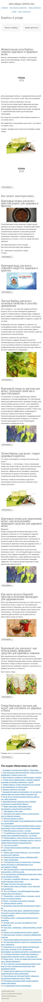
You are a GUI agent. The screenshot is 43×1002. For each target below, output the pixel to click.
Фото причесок (24, 11)
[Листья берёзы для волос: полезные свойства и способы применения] (21, 364)
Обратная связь (5, 998)
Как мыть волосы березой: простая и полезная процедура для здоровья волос (19, 596)
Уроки (14, 11)
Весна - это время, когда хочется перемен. (19, 901)
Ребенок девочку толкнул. (13, 903)
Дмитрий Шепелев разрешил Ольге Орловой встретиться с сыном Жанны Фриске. (18, 802)
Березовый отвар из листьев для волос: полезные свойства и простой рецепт (20, 390)
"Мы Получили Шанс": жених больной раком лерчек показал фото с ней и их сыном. (21, 870)
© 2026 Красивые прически (8, 991)
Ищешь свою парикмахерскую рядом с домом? (21, 932)
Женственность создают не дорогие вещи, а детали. (22, 777)
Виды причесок (35, 7)
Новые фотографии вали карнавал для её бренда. (22, 939)
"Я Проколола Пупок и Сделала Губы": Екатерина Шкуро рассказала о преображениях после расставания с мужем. (20, 864)
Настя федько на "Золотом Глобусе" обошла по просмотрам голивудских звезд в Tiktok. (20, 977)
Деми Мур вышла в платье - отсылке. (17, 830)
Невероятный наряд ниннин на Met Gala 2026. (21, 857)
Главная (4, 7)
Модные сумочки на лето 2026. (14, 789)
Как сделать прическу (18, 7)
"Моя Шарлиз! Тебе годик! (13, 811)
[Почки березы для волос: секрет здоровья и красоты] (21, 497)
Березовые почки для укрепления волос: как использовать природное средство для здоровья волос (21, 522)
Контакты (4, 993)
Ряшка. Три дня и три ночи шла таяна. (18, 884)
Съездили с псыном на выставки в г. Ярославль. (21, 770)
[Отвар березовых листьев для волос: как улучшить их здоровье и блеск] (21, 740)
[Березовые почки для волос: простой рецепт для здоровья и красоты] (21, 215)
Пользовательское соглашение (14, 993)
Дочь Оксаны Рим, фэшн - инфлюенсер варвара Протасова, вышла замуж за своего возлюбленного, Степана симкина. (20, 913)
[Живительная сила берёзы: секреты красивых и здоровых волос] (21, 144)
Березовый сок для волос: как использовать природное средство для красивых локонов (20, 650)
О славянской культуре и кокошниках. (17, 985)
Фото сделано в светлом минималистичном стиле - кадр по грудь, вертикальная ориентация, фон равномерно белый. (21, 966)
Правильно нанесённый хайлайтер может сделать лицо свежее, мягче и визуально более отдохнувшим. (21, 827)
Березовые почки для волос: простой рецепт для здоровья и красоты (19, 203)
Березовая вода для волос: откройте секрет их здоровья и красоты (19, 267)
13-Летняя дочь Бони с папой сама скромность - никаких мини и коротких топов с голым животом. (20, 955)
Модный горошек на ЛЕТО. (14, 818)
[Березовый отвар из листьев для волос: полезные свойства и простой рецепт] (21, 434)
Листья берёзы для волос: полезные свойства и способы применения (19, 303)
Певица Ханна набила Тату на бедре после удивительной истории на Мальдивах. (18, 972)
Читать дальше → (7, 187)
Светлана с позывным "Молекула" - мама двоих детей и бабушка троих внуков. (20, 880)
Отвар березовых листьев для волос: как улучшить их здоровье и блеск (21, 707)
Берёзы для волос (31, 28)
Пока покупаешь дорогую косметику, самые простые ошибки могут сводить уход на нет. (21, 773)
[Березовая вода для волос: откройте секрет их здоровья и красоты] (21, 281)
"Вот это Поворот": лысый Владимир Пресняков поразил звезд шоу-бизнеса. (20, 892)
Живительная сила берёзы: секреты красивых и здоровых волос (19, 51)
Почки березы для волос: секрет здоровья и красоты (20, 454)
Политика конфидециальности (9, 996)
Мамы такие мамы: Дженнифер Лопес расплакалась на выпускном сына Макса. (16, 807)
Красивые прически (21, 4)
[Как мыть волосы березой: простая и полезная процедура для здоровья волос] (21, 628)
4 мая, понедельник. (11, 860)
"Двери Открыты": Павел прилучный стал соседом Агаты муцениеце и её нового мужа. (20, 785)
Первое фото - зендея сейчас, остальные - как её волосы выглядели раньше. (20, 897)
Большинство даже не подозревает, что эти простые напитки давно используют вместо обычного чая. (21, 793)
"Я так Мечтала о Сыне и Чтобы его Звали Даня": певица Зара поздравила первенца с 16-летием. (20, 834)
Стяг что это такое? (11, 845)
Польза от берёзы (11, 28)
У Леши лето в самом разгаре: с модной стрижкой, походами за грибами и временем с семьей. (20, 781)
